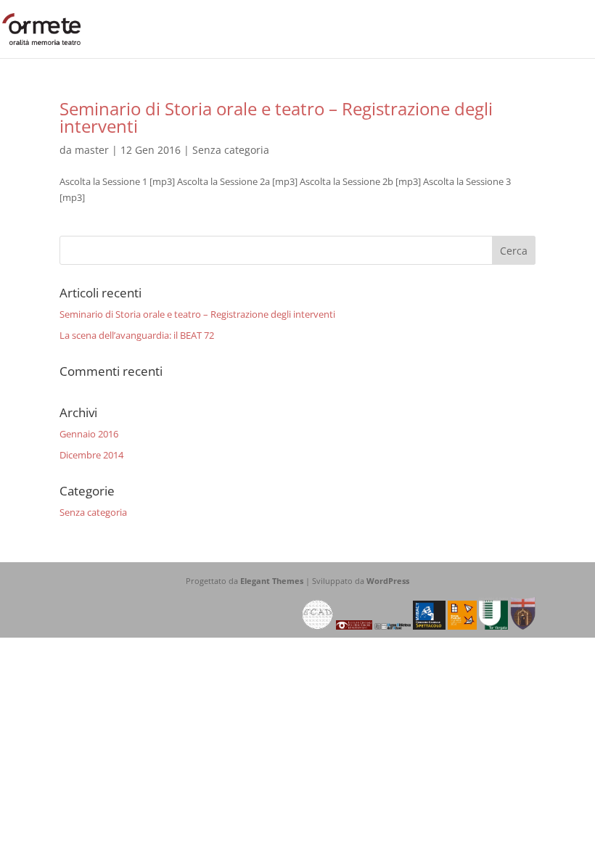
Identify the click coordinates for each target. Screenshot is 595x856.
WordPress (387, 580)
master (92, 150)
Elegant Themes (271, 580)
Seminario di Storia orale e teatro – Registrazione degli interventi (276, 117)
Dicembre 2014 (91, 454)
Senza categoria (230, 150)
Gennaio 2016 (89, 433)
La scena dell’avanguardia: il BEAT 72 (137, 335)
